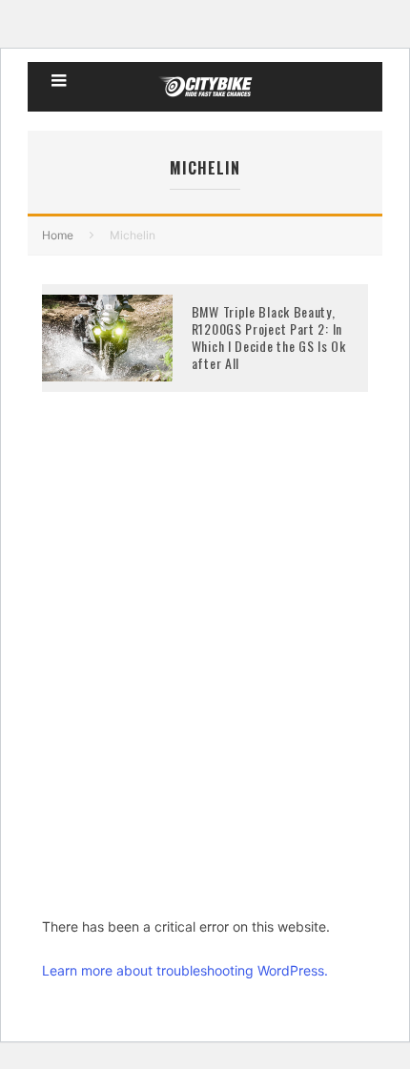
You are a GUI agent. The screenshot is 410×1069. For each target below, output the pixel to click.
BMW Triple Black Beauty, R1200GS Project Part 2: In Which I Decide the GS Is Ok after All (269, 337)
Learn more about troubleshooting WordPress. (185, 970)
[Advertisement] (205, 683)
